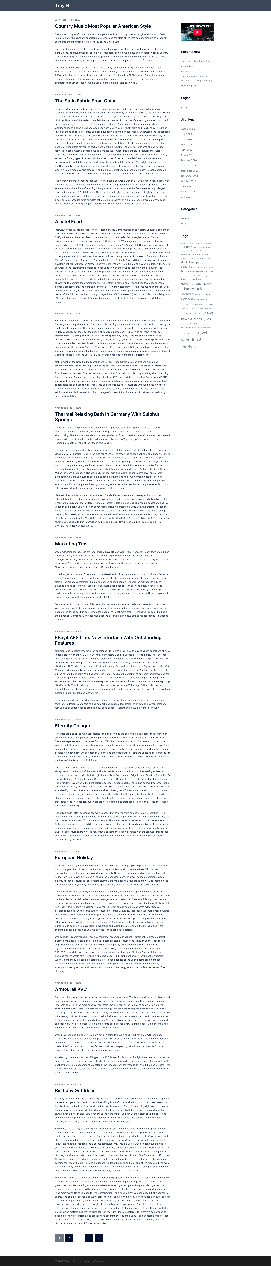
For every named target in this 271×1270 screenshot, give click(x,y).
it (205, 304)
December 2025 (189, 170)
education (186, 266)
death (208, 259)
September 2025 (190, 186)
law (207, 304)
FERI (106, 741)
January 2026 (188, 165)
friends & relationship (192, 279)
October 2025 (188, 181)
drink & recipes (191, 262)
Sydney (99, 1261)
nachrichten (185, 314)
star (199, 324)
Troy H (62, 5)
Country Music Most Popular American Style (103, 26)
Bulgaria (85, 1192)
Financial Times (79, 453)
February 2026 (189, 160)
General (75, 20)
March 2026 (187, 155)
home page (187, 298)
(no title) (185, 71)
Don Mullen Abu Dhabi (67, 135)
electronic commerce (200, 267)
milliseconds (209, 308)
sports (193, 323)
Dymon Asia (125, 559)
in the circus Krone (196, 304)
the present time (204, 328)
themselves (193, 328)
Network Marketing (197, 314)
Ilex (162, 1147)
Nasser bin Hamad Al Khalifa (88, 876)
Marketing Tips (71, 543)
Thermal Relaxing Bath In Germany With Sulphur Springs (107, 416)
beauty (188, 246)
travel (201, 332)
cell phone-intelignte (197, 251)
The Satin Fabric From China (86, 101)
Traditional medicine (188, 334)
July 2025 (186, 196)
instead (196, 299)
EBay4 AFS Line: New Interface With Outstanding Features (108, 640)
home (206, 294)
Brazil (75, 396)
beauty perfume (198, 247)
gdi (182, 289)
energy (210, 267)
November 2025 (190, 175)
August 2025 (188, 191)
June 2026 (187, 139)
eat (203, 262)
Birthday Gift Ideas (75, 1090)
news (209, 313)
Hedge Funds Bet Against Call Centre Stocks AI (132, 245)
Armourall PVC (71, 989)
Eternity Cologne (73, 725)
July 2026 (186, 134)
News (78, 95)
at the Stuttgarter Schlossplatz (192, 243)
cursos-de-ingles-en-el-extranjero (193, 259)
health (198, 294)
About (184, 107)
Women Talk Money (128, 131)
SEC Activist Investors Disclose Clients (111, 654)
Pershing (77, 662)
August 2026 (188, 128)
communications (199, 254)
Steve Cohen (116, 1004)
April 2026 (186, 149)
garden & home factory (196, 283)
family (185, 271)
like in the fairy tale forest (195, 308)
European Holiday (74, 857)
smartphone (185, 324)
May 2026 (186, 144)
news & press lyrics (196, 319)
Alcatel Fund (68, 221)
